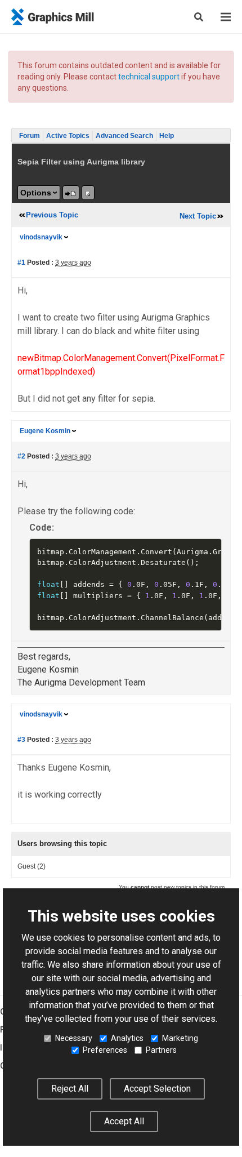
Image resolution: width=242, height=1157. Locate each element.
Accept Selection (157, 1088)
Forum (29, 136)
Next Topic (198, 216)
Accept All (124, 1121)
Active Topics (67, 136)
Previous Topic (52, 215)
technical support (149, 76)
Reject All (69, 1088)
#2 (21, 456)
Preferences (105, 1049)
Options (35, 192)
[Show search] (198, 16)
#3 (21, 740)
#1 (21, 262)
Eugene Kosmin (45, 431)
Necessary (73, 1038)
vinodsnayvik (41, 237)
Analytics (127, 1038)
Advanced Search (124, 136)
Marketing (180, 1038)
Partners (161, 1049)
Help (166, 136)
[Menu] (225, 16)
